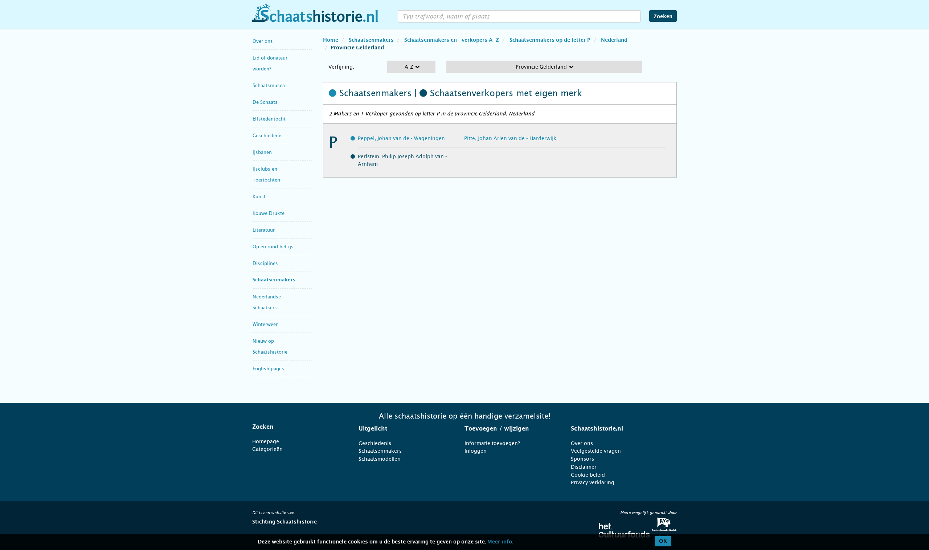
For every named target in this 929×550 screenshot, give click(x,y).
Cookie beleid (588, 475)
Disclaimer (584, 467)
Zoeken (663, 16)
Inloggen (475, 451)
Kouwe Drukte (269, 213)
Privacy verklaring (592, 482)
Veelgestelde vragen (596, 451)
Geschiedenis (268, 135)
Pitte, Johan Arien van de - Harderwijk (510, 138)
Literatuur (264, 230)
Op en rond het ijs (273, 246)
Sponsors (582, 459)
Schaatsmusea (269, 85)
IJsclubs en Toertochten (266, 174)
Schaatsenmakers (274, 280)
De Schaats (265, 102)
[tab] (296, 427)
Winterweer (265, 324)
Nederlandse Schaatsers (267, 302)
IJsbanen (262, 152)
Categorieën (267, 449)
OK (663, 541)
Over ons (263, 41)
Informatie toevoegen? (492, 443)
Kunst (259, 196)
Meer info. (500, 542)
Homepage (265, 441)
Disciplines (265, 263)
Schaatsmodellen (380, 459)
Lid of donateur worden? (270, 63)
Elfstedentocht (269, 119)
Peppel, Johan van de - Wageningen (401, 138)
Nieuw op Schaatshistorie (270, 346)
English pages (268, 368)
